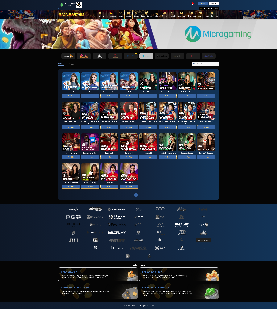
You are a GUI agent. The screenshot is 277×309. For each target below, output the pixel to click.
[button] (130, 195)
